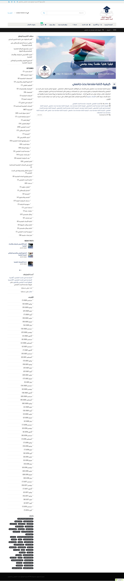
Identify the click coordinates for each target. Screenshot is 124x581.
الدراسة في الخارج (26, 102)
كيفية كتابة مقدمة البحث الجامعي (68, 108)
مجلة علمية (19, 562)
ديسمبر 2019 (28, 425)
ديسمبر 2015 (28, 506)
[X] (14, 2)
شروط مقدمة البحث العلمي (23, 284)
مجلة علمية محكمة (29, 565)
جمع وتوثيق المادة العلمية (21, 141)
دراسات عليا (28, 211)
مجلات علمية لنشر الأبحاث (17, 560)
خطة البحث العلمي (29, 542)
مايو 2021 (29, 368)
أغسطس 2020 (27, 400)
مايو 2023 (29, 311)
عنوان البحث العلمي (28, 557)
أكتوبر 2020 (28, 393)
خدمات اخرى (28, 207)
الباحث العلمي (22, 523)
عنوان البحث (18, 555)
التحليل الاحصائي (24, 130)
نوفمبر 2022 (28, 332)
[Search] (44, 13)
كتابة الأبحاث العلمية (25, 221)
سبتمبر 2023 (28, 300)
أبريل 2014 (29, 510)
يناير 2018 (29, 478)
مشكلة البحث (19, 565)
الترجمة (27, 134)
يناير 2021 (29, 382)
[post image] (75, 57)
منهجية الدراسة (25, 204)
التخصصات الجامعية (26, 78)
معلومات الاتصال (31, 24)
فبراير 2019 (29, 460)
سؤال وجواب (52, 24)
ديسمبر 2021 (28, 346)
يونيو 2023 (28, 307)
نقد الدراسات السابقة (23, 158)
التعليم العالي (27, 85)
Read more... (39, 114)
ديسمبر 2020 (28, 385)
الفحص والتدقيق (24, 197)
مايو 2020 (29, 407)
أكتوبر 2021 (28, 350)
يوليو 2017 (28, 492)
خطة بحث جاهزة (12, 542)
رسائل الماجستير (21, 547)
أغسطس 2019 (27, 439)
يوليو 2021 (28, 361)
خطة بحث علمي (29, 544)
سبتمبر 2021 (28, 353)
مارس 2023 (28, 318)
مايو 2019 (29, 450)
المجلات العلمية (12, 529)
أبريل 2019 (29, 453)
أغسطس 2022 (27, 343)
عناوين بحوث (30, 552)
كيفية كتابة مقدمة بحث (97, 110)
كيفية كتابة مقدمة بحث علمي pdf (56, 110)
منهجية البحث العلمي (25, 232)
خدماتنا (75, 24)
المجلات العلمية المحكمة (24, 106)
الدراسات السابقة (27, 95)
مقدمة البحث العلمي (79, 103)
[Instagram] (12, 2)
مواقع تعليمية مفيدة (62, 24)
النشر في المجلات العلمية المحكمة (20, 165)
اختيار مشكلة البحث (23, 116)
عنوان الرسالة (26, 148)
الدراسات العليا (27, 99)
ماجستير (20, 557)
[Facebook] (17, 2)
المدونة (42, 24)
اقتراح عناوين (26, 187)
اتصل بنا (10, 13)
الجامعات (29, 92)
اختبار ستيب (28, 71)
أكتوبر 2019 (28, 432)
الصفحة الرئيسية (108, 24)
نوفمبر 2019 (28, 428)
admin (106, 103)
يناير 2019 (29, 464)
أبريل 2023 (29, 314)
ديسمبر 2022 (28, 329)
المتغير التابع (21, 529)
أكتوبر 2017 (28, 489)
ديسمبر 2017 (28, 482)
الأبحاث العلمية (18, 521)
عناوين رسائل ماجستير (28, 555)
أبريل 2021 (29, 371)
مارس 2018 (29, 471)
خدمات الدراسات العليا (23, 201)
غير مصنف (28, 218)
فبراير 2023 (28, 322)
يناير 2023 (29, 325)
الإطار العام (26, 120)
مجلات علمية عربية (29, 560)
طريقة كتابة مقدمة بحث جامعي (59, 106)
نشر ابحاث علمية (24, 154)
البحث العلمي (96, 103)
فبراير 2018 (29, 474)
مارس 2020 (28, 414)
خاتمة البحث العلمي (25, 180)
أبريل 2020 (29, 410)
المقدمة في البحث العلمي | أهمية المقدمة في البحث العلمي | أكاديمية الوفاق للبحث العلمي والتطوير (20, 280)
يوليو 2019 (28, 442)
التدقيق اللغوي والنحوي (24, 82)
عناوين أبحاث (16, 549)
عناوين (23, 549)
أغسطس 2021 (27, 357)
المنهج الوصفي (29, 534)
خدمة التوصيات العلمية (20, 262)
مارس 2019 (29, 457)
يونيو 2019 (28, 446)
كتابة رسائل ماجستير (26, 228)
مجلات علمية (13, 557)
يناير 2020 (29, 421)
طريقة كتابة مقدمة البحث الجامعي (97, 106)
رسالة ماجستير (30, 549)
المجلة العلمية (16, 531)
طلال (30, 291)
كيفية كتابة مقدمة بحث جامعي (91, 84)
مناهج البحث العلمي (17, 568)
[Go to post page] (30, 246)
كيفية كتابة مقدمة (86, 108)
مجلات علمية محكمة (28, 562)
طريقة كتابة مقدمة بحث (78, 106)
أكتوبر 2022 (28, 336)
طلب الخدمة (85, 24)
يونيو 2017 (28, 496)
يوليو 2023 (28, 304)
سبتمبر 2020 (28, 396)
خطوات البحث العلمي (19, 544)
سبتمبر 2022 (28, 339)
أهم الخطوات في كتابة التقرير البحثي (20, 39)
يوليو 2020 (28, 403)
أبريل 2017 (29, 503)
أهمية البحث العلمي (28, 521)
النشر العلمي (28, 161)
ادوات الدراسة (28, 75)
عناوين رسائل (22, 552)
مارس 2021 (29, 375)
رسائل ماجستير (27, 214)
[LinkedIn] (9, 2)
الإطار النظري (26, 123)
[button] (21, 270)
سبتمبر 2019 (28, 435)
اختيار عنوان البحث (24, 113)
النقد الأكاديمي (25, 137)
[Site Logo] (106, 13)
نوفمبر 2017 (28, 485)
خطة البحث (26, 144)
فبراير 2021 (29, 378)
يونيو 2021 (28, 364)
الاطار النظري (30, 523)
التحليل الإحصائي (24, 190)
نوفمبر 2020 (28, 389)
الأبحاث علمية (91, 96)
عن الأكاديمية (96, 24)
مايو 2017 (29, 499)
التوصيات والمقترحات (25, 89)
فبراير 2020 (28, 417)
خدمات (30, 183)
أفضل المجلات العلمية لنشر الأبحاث (25, 518)
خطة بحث (20, 542)
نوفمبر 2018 (28, 467)
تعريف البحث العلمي (28, 539)
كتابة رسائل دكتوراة (26, 225)
